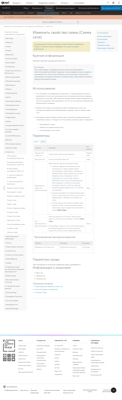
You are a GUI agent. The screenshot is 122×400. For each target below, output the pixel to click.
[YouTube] (13, 359)
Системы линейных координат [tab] (12, 131)
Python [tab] (43, 141)
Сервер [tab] (8, 263)
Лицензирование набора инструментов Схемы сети (15, 163)
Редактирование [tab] (11, 93)
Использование (102, 39)
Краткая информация (104, 36)
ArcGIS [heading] (20, 340)
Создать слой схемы (13, 216)
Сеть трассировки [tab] (12, 300)
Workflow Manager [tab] (12, 308)
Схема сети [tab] (10, 152)
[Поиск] (108, 2)
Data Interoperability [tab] (13, 77)
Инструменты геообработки (34, 26)
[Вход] (119, 2)
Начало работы (19, 13)
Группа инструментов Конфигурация (15, 176)
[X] (9, 355)
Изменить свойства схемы (15, 188)
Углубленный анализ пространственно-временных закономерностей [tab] (14, 269)
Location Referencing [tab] (13, 136)
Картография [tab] (10, 62)
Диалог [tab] (36, 141)
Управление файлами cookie (90, 390)
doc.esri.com (47, 17)
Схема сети (49, 26)
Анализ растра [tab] (11, 251)
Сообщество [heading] (41, 340)
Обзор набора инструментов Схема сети (15, 157)
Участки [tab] (8, 243)
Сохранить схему (12, 228)
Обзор (25, 8)
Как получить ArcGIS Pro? (111, 8)
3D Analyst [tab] (9, 38)
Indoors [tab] (8, 121)
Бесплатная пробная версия (89, 8)
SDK (71, 13)
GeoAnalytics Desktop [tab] (13, 101)
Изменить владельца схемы (16, 196)
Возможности (37, 8)
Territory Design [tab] (11, 292)
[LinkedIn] (13, 355)
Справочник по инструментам (48, 13)
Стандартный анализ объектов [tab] (12, 287)
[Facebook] (4, 355)
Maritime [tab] (9, 140)
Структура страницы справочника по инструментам (15, 33)
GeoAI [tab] (8, 97)
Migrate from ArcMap (83, 13)
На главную (6, 13)
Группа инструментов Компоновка (15, 183)
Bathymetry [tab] (10, 54)
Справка (31, 13)
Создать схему (11, 200)
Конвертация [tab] (10, 66)
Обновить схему (12, 232)
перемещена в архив (60, 44)
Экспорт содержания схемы (16, 208)
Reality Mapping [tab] (11, 259)
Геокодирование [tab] (11, 109)
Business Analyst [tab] (11, 58)
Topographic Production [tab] (14, 296)
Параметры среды (103, 45)
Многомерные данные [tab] (13, 144)
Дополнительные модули (65, 8)
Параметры (101, 42)
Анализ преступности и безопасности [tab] (13, 72)
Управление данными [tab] (13, 81)
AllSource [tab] (9, 42)
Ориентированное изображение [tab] (11, 238)
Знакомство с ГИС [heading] (61, 340)
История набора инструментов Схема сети (15, 170)
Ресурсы (49, 8)
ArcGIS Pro (6, 8)
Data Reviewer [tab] (11, 85)
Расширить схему (12, 212)
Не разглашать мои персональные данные (109, 390)
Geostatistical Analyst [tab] (13, 113)
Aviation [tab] (9, 50)
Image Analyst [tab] (10, 117)
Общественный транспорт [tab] (15, 247)
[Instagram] (9, 359)
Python (64, 13)
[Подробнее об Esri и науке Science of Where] (9, 346)
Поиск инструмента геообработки (46, 289)
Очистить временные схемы (16, 224)
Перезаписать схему (13, 220)
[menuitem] (25, 345)
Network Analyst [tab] (11, 148)
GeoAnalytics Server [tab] (12, 105)
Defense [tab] (9, 89)
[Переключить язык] (113, 2)
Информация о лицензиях (105, 48)
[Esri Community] (4, 359)
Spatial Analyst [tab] (11, 276)
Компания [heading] (76, 340)
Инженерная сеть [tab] (12, 304)
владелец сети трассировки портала (70, 74)
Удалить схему (11, 204)
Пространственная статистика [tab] (12, 281)
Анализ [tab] (8, 46)
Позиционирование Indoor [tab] (15, 125)
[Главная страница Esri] (5, 2)
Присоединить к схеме (14, 192)
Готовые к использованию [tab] (14, 255)
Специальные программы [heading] (95, 342)
